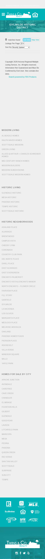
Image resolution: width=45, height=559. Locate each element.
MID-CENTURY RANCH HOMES (15, 161)
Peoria (5, 443)
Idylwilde (7, 304)
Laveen (5, 425)
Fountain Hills (9, 407)
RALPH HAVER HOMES (12, 140)
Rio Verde (7, 457)
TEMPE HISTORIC (10, 206)
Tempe (5, 480)
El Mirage (7, 402)
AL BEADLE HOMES (10, 136)
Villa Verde (8, 350)
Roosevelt (7, 345)
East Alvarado (9, 268)
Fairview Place (9, 291)
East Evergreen (10, 273)
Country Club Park (12, 254)
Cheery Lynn (8, 245)
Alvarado (7, 232)
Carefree (7, 389)
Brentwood (8, 236)
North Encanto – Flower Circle (18, 286)
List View (26, 40)
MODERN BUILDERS (11, 166)
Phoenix (6, 448)
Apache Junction (10, 380)
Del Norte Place (10, 259)
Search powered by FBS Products (22, 77)
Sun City (6, 475)
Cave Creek (8, 393)
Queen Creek (8, 452)
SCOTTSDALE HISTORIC (13, 211)
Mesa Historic (9, 197)
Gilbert (6, 412)
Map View (35, 40)
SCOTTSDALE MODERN (12, 145)
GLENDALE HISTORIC (11, 193)
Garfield (6, 300)
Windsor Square (10, 354)
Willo (5, 359)
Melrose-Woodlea (11, 327)
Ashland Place (9, 227)
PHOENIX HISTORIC (11, 202)
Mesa (4, 439)
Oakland (6, 332)
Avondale (7, 384)
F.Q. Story (7, 295)
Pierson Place (9, 341)
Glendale (7, 416)
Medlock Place (9, 323)
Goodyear (7, 421)
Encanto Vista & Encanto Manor (19, 282)
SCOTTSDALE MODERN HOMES (16, 175)
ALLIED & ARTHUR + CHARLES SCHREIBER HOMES (21, 155)
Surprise (7, 471)
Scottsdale (8, 466)
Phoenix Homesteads (13, 336)
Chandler (7, 398)
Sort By (8, 47)
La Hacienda (8, 309)
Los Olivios (7, 313)
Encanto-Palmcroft (12, 277)
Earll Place (8, 264)
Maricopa (7, 434)
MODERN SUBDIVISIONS (13, 170)
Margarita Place (10, 318)
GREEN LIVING (8, 149)
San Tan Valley (9, 461)
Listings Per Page (12, 43)
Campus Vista (9, 241)
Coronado (7, 250)
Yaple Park (7, 363)
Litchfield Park (10, 430)
